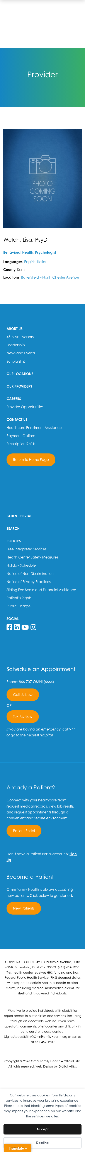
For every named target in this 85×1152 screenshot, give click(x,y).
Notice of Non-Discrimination (30, 573)
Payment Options (21, 436)
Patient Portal (19, 516)
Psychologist (45, 252)
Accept (42, 1129)
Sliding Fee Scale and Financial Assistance (41, 590)
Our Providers (19, 386)
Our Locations (20, 374)
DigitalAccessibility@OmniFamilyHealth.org (35, 1036)
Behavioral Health (18, 252)
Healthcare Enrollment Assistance (34, 427)
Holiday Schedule (21, 565)
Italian (42, 262)
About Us (14, 329)
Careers (14, 399)
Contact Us (17, 419)
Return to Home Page (31, 459)
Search (13, 528)
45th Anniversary (20, 337)
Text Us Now (22, 716)
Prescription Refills (21, 444)
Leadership (16, 345)
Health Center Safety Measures (32, 557)
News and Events (21, 353)
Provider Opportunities (25, 407)
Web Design (44, 1066)
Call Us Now (22, 694)
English (30, 262)
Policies (14, 541)
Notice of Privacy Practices (29, 582)
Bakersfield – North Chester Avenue (50, 277)
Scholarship (16, 361)
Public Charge (19, 606)
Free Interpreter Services (26, 549)
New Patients (23, 908)
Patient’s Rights (19, 598)
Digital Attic (67, 1066)
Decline (42, 1143)
